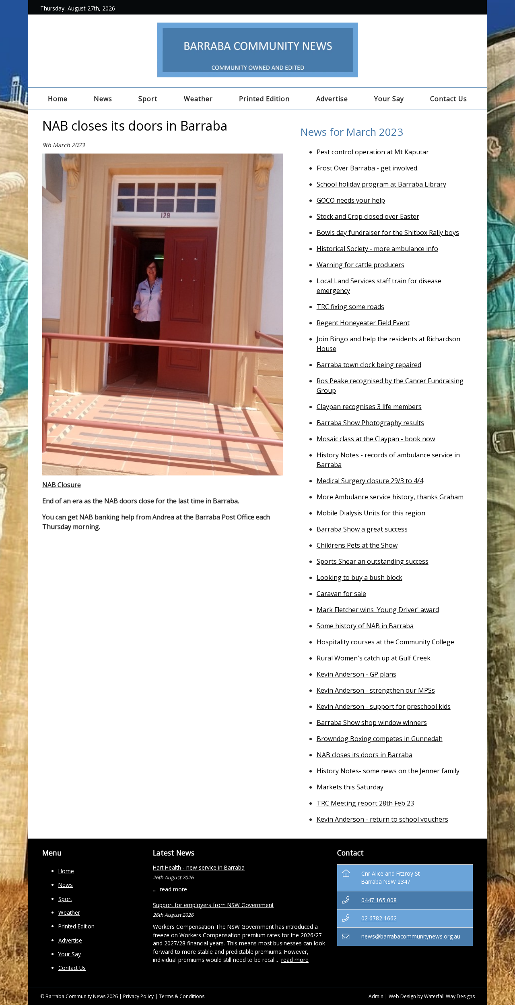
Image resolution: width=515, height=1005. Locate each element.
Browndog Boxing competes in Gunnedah (380, 738)
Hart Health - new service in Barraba (199, 867)
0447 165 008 (379, 900)
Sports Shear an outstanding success (372, 561)
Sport (147, 98)
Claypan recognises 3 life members (369, 406)
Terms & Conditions (181, 996)
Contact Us (448, 98)
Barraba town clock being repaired (369, 364)
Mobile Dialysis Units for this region (371, 513)
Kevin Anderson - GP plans (356, 674)
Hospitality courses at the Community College (385, 641)
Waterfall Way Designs (449, 996)
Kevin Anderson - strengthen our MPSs (376, 690)
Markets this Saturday (350, 787)
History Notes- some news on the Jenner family (388, 770)
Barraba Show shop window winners (372, 722)
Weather (198, 98)
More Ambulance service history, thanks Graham (390, 496)
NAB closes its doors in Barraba (364, 754)
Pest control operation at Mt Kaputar (373, 151)
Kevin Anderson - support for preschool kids (384, 706)
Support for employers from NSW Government (213, 905)
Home (58, 98)
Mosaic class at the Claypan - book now (376, 438)
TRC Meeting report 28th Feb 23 (365, 803)
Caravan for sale (341, 593)
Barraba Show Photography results (370, 422)
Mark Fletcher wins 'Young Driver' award (378, 609)
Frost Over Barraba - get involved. (367, 168)
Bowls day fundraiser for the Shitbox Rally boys (388, 232)
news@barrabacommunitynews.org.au (410, 936)
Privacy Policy (138, 996)
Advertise (332, 98)
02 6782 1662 (379, 918)
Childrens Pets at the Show (357, 545)
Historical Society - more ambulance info (377, 248)
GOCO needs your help (351, 200)
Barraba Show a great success (362, 529)
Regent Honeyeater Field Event (363, 322)
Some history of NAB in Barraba (365, 625)
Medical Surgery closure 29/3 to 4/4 (370, 480)
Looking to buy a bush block (359, 577)
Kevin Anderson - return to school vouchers (382, 819)
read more (173, 889)
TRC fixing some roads (350, 306)
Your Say (389, 98)
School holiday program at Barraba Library (381, 184)
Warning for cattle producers (360, 264)
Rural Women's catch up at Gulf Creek (374, 658)
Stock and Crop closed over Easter (368, 216)
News (103, 98)
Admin (376, 996)
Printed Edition (264, 98)
